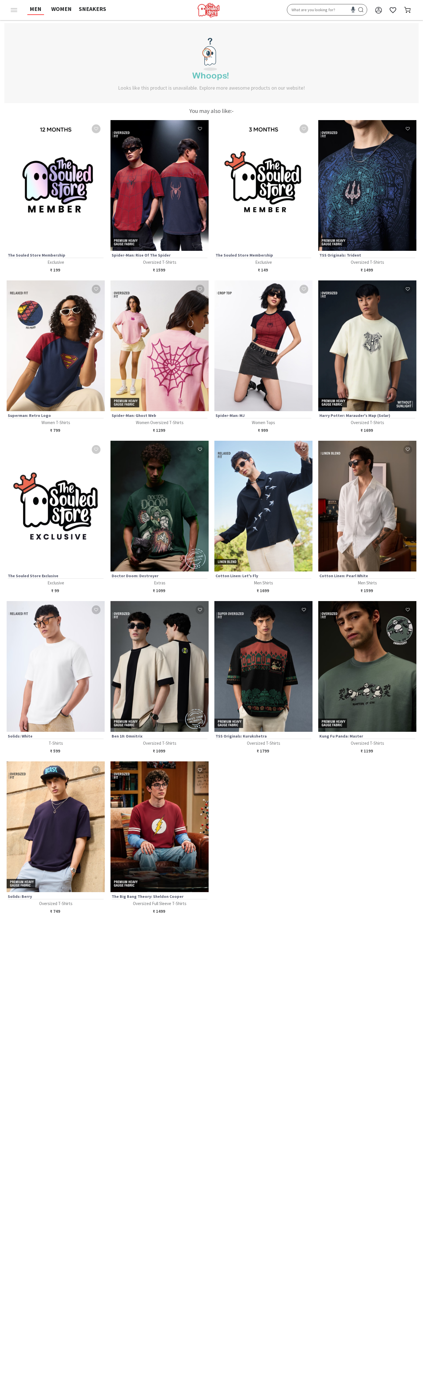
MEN (35, 8)
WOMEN (61, 8)
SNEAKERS (92, 8)
